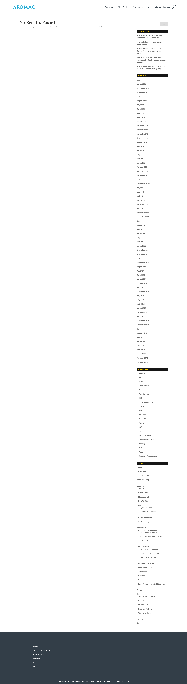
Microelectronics (145, 567)
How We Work (143, 501)
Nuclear (141, 580)
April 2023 (141, 196)
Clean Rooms (144, 386)
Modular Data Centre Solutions (152, 537)
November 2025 (143, 92)
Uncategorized (144, 444)
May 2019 (140, 346)
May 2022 (140, 238)
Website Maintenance (109, 681)
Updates (142, 448)
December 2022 (143, 213)
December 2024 (143, 130)
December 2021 (143, 250)
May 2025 (140, 113)
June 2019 (141, 341)
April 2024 (141, 159)
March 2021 (141, 279)
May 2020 (140, 300)
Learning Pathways (145, 609)
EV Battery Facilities (146, 563)
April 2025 (141, 117)
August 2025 (142, 101)
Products (142, 419)
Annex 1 (142, 373)
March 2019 (141, 354)
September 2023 (143, 184)
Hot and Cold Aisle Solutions (151, 541)
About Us (109, 7)
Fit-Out (141, 406)
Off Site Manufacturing (149, 549)
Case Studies (38, 654)
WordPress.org (143, 480)
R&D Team (143, 431)
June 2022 (141, 234)
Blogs (141, 382)
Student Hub (143, 605)
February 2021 (142, 283)
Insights (157, 7)
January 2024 (142, 171)
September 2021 (143, 263)
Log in (139, 467)
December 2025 (143, 88)
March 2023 (141, 200)
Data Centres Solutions (147, 530)
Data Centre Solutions (148, 533)
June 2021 (141, 275)
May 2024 (140, 155)
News (141, 411)
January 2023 (142, 209)
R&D (140, 427)
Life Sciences (143, 547)
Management (143, 497)
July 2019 (140, 337)
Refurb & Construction (147, 435)
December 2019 (143, 321)
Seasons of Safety (146, 440)
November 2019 (143, 325)
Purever (142, 423)
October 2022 (142, 221)
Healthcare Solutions (148, 557)
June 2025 (141, 109)
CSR (140, 390)
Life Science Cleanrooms (150, 553)
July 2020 (140, 296)
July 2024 (140, 146)
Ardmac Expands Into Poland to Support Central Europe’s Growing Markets (150, 51)
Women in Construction (148, 456)
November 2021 (143, 254)
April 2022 (141, 242)
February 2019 (142, 358)
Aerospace (142, 572)
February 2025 (142, 126)
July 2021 (140, 271)
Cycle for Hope (146, 508)
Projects (136, 7)
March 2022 (141, 246)
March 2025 (141, 121)
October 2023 (142, 180)
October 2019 (142, 329)
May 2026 (140, 80)
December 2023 (143, 175)
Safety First (143, 493)
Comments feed (143, 476)
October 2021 (142, 258)
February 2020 (142, 312)
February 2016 (142, 362)
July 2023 (140, 188)
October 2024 (142, 138)
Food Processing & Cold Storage (151, 584)
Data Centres (144, 394)
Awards (142, 377)
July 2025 (140, 105)
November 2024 (143, 134)
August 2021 (142, 267)
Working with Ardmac (146, 597)
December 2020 (143, 292)
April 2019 (141, 350)
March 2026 (141, 84)
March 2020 (141, 308)
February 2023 (142, 204)
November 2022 (143, 217)
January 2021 (142, 287)
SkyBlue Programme (148, 512)
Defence (141, 576)
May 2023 (140, 192)
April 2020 (141, 304)
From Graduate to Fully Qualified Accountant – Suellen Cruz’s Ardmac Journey (151, 60)
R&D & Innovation (145, 518)
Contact (166, 7)
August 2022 (142, 225)
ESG (140, 398)
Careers (145, 7)
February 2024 (142, 167)
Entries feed (141, 471)
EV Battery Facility (146, 402)
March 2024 (141, 163)
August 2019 (142, 333)
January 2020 (142, 316)
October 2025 (142, 97)
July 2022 (140, 229)
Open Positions (144, 601)
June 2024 (141, 151)
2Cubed (125, 681)
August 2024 (142, 142)
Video (141, 452)
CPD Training (143, 522)
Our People (143, 415)
